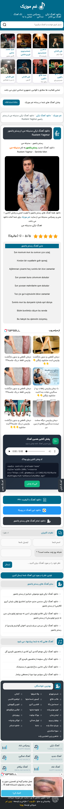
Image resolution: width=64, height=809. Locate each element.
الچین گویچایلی (13, 704)
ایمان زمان (54, 715)
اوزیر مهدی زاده (52, 710)
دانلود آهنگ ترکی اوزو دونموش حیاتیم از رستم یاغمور (35, 594)
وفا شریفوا (35, 694)
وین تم (9, 801)
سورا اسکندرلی (52, 731)
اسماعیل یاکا (53, 704)
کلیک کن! (17, 793)
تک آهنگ (18, 14)
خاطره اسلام (14, 725)
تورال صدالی (34, 720)
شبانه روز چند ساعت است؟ (49, 552)
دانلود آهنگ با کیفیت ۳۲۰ (29, 500)
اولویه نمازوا (34, 710)
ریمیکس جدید (33, 14)
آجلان (17, 694)
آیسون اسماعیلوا (32, 699)
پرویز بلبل (15, 715)
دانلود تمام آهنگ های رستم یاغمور (29, 521)
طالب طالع (54, 699)
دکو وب (32, 801)
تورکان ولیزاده (14, 720)
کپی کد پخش (32, 484)
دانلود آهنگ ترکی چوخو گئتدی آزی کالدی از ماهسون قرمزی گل (31, 651)
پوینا (22, 805)
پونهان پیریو (53, 720)
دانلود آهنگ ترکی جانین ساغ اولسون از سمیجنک (37, 667)
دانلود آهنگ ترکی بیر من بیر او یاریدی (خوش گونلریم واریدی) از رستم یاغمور (33, 628)
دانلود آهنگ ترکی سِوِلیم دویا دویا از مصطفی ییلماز (37, 674)
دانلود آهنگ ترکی (53, 14)
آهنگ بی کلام (54, 17)
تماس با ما (27, 17)
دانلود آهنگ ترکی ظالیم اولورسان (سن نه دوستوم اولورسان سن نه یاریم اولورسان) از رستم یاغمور (32, 616)
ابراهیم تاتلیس (13, 699)
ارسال (7, 564)
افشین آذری (34, 704)
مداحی (40, 17)
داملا (37, 725)
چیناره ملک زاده (52, 725)
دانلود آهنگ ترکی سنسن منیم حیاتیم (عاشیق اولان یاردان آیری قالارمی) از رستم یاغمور (32, 604)
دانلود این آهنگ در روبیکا (29, 510)
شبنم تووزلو (53, 694)
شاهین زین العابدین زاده (48, 736)
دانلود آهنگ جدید (46, 148)
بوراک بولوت (34, 715)
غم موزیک (32, 6)
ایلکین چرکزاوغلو (13, 710)
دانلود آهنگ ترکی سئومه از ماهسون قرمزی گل (38, 659)
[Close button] (61, 774)
